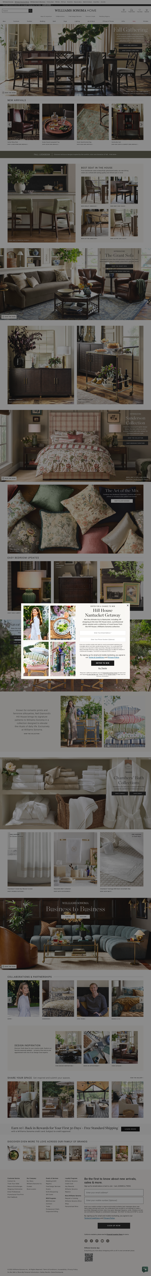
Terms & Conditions (96, 657)
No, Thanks (102, 668)
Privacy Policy (113, 657)
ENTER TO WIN (102, 663)
